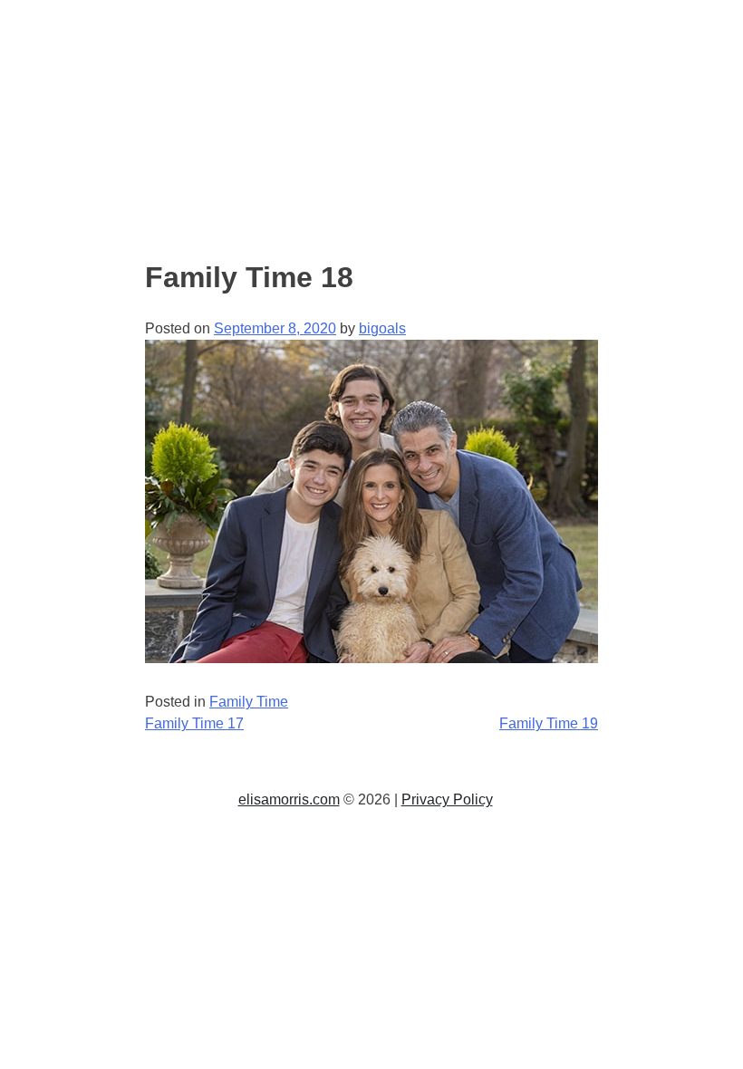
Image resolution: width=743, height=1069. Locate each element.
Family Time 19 (548, 723)
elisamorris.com (289, 799)
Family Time (248, 701)
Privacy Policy (447, 799)
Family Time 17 (194, 723)
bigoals (382, 328)
